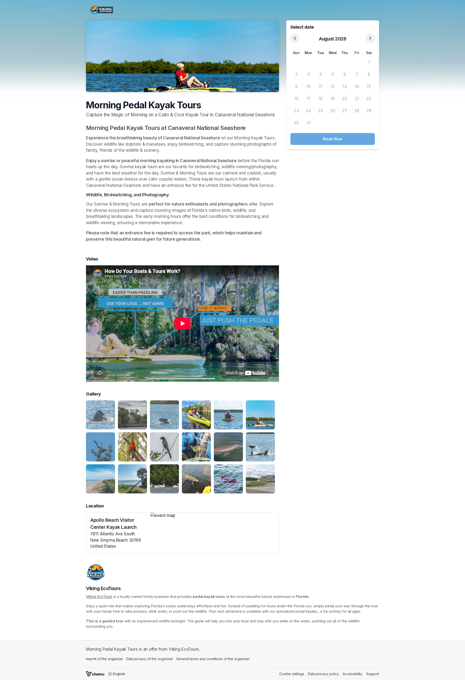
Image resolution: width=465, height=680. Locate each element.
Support (372, 674)
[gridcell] (296, 62)
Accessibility (352, 674)
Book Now (332, 138)
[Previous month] (295, 38)
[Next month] (370, 38)
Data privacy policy (323, 674)
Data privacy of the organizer (149, 659)
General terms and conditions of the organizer (213, 659)
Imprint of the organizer (104, 659)
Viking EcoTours (99, 596)
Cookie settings (291, 674)
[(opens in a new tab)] (214, 516)
